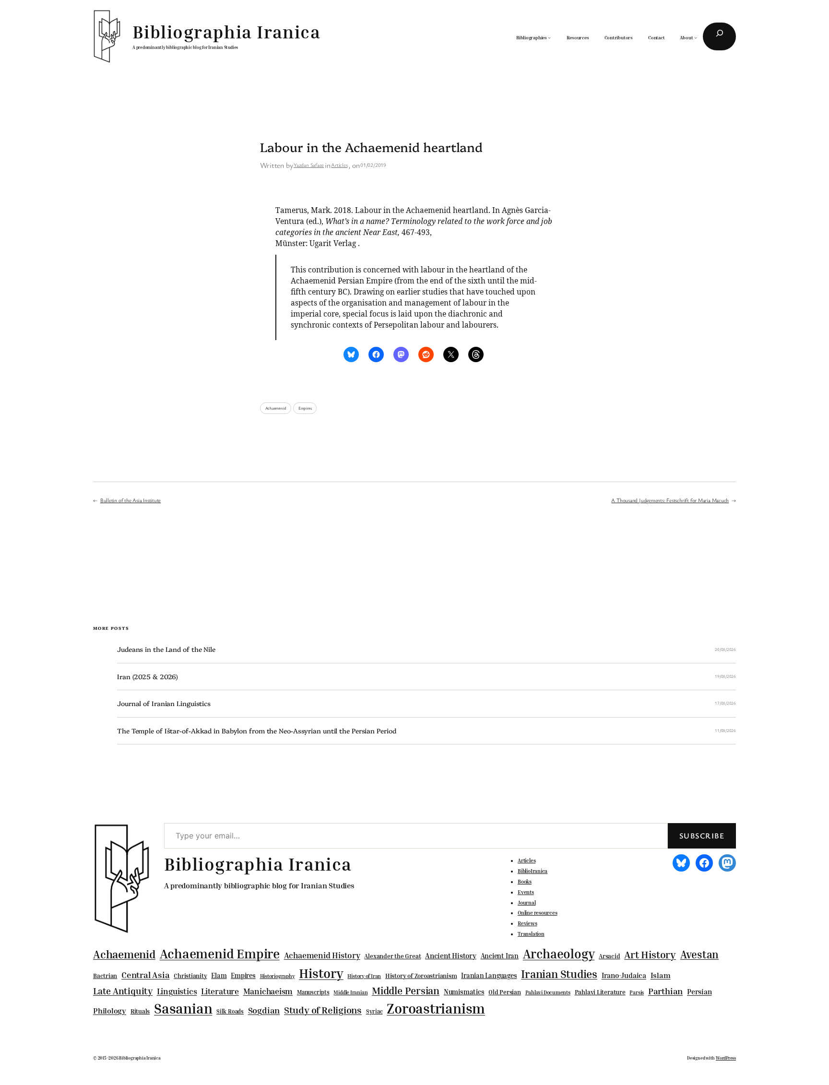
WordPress (726, 1058)
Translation (531, 934)
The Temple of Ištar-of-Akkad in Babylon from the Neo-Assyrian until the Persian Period (256, 730)
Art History (650, 954)
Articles (339, 164)
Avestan (699, 954)
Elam (218, 975)
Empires (304, 408)
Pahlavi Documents (547, 992)
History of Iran (364, 976)
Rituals (140, 1011)
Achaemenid (275, 408)
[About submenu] (695, 37)
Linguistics (177, 991)
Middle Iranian (350, 992)
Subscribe (701, 835)
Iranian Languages (489, 975)
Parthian (665, 991)
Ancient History (450, 955)
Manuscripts (313, 992)
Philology (109, 1010)
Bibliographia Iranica (226, 31)
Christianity (190, 975)
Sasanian (183, 1008)
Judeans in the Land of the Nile (166, 649)
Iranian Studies (559, 973)
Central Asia (145, 975)
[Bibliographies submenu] (549, 37)
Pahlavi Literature (600, 992)
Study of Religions (323, 1009)
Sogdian (264, 1010)
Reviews (527, 923)
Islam (661, 975)
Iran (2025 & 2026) (147, 676)
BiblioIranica (532, 871)
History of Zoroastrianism (421, 975)
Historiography (277, 976)
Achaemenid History (322, 955)
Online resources (537, 912)
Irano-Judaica (624, 975)
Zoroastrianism (436, 1008)
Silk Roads (230, 1011)
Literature (220, 991)
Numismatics (464, 992)
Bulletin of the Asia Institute (130, 500)
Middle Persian (405, 990)
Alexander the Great (392, 956)
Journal (526, 902)
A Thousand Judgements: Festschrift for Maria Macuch (670, 500)
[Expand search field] (719, 36)
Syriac (374, 1011)
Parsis (636, 992)
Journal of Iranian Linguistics (164, 703)
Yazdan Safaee (309, 164)
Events (526, 892)
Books (525, 881)
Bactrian (105, 975)
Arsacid (609, 956)
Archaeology (559, 953)
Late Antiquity (123, 990)
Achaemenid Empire (220, 953)
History (321, 973)
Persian (699, 991)
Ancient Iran (500, 956)
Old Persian (504, 992)
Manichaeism (268, 991)
